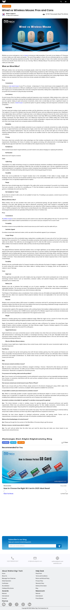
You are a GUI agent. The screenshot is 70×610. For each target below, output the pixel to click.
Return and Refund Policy (42, 578)
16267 (8, 561)
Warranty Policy (40, 583)
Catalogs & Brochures (8, 588)
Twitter (13, 442)
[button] (66, 491)
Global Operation (6, 581)
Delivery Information (41, 585)
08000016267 (14, 561)
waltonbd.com (57, 563)
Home (3, 573)
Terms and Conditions (41, 576)
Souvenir (4, 598)
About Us (4, 576)
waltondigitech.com (57, 561)
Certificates (5, 583)
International (5, 596)
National (4, 593)
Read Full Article (8, 493)
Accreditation (5, 585)
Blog (37, 588)
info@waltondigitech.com (35, 561)
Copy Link (21, 442)
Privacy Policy (39, 581)
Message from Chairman (9, 578)
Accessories (6, 6)
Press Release (39, 598)
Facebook (5, 442)
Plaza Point (39, 573)
